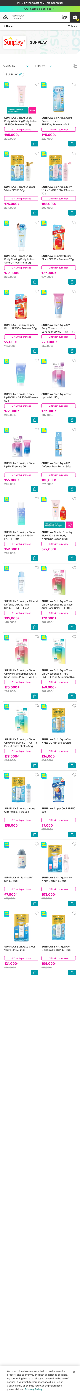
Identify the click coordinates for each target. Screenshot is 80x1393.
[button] (75, 17)
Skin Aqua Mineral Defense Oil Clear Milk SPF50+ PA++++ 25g (21, 605)
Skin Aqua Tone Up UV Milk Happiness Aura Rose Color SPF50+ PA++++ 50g (21, 675)
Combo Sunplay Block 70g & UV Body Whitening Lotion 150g (57, 535)
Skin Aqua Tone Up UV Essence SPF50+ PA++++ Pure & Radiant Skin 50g (58, 675)
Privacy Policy (33, 1389)
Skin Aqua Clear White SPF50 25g (19, 948)
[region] (40, 1379)
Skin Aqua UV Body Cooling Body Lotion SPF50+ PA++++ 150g (19, 259)
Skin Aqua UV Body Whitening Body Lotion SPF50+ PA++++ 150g (20, 121)
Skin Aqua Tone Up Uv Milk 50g (56, 396)
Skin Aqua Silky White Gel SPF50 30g (56, 879)
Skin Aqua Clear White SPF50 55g (19, 188)
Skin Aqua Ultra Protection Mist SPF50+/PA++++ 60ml (56, 121)
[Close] (20, 75)
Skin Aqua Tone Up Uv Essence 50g (19, 465)
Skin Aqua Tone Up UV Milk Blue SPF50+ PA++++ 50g (19, 535)
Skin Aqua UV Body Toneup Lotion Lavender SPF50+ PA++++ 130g (57, 330)
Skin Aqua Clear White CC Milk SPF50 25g (56, 741)
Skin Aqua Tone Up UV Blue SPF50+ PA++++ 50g (21, 397)
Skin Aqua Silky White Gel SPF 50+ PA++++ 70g (57, 190)
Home (9, 26)
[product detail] (21, 99)
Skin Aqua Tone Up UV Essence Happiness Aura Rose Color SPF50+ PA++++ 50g (57, 606)
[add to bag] (34, 143)
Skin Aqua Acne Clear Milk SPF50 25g (19, 810)
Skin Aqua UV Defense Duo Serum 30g (56, 465)
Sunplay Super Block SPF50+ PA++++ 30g (20, 326)
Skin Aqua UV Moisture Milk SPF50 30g (56, 948)
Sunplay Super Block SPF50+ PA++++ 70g (57, 257)
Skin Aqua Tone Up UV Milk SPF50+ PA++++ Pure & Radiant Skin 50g (20, 743)
